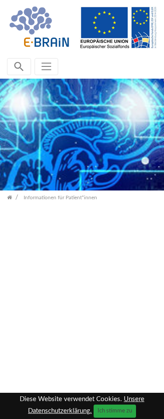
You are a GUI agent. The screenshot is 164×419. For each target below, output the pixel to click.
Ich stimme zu (115, 411)
